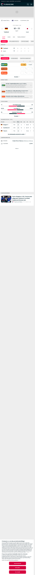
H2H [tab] (14, 37)
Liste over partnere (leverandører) (10, 560)
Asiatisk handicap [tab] (25, 58)
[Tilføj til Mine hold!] (2, 28)
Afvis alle (17, 567)
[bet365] (4, 64)
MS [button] (27, 122)
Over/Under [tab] (14, 58)
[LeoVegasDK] (4, 68)
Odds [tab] (9, 37)
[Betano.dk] (4, 73)
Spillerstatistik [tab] (14, 41)
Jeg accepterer (17, 563)
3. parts (27, 552)
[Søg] (28, 4)
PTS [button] (18, 122)
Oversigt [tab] (4, 41)
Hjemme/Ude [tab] (5, 58)
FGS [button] (30, 122)
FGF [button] (33, 122)
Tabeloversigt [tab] (21, 37)
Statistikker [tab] (24, 41)
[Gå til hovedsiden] (8, 4)
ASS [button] (24, 122)
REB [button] (21, 122)
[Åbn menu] (31, 4)
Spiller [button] (2, 122)
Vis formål (17, 572)
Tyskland (6, 32)
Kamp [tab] (3, 37)
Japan (27, 32)
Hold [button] (14, 122)
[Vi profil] (6, 28)
